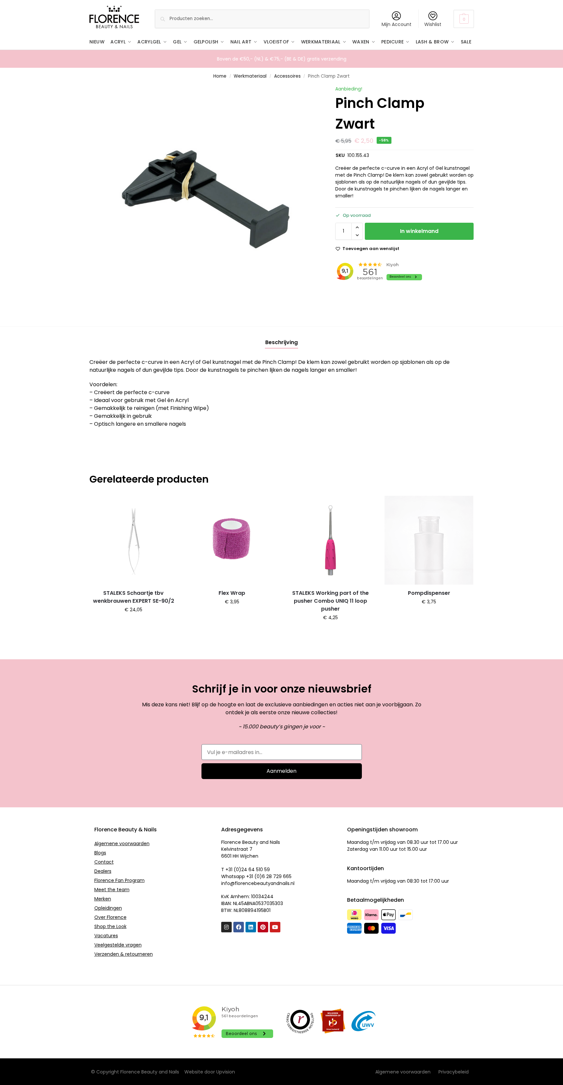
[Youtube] (275, 927)
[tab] (281, 342)
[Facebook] (238, 927)
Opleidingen (108, 908)
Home (219, 76)
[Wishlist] (168, 506)
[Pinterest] (263, 927)
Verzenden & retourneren (123, 954)
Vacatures (106, 935)
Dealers (102, 871)
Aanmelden (281, 771)
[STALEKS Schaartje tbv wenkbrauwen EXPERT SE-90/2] (133, 540)
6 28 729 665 (277, 876)
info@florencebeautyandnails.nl (257, 883)
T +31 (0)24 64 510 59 (245, 869)
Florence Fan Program (119, 880)
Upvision (225, 1072)
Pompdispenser (429, 593)
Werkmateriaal (250, 76)
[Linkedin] (251, 927)
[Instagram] (226, 927)
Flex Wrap (232, 593)
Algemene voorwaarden (122, 843)
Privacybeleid (453, 1072)
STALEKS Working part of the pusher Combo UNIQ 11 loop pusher (330, 601)
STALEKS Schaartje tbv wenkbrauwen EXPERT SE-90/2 (133, 597)
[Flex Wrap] (232, 540)
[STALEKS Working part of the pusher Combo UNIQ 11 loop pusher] (330, 540)
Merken (102, 899)
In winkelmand (419, 231)
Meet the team (111, 889)
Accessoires (287, 76)
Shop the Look (110, 926)
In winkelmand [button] (133, 623)
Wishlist (432, 24)
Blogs (100, 852)
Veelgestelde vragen (118, 945)
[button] (464, 19)
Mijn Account (396, 24)
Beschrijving (281, 342)
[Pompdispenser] (429, 540)
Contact (104, 862)
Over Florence (110, 917)
